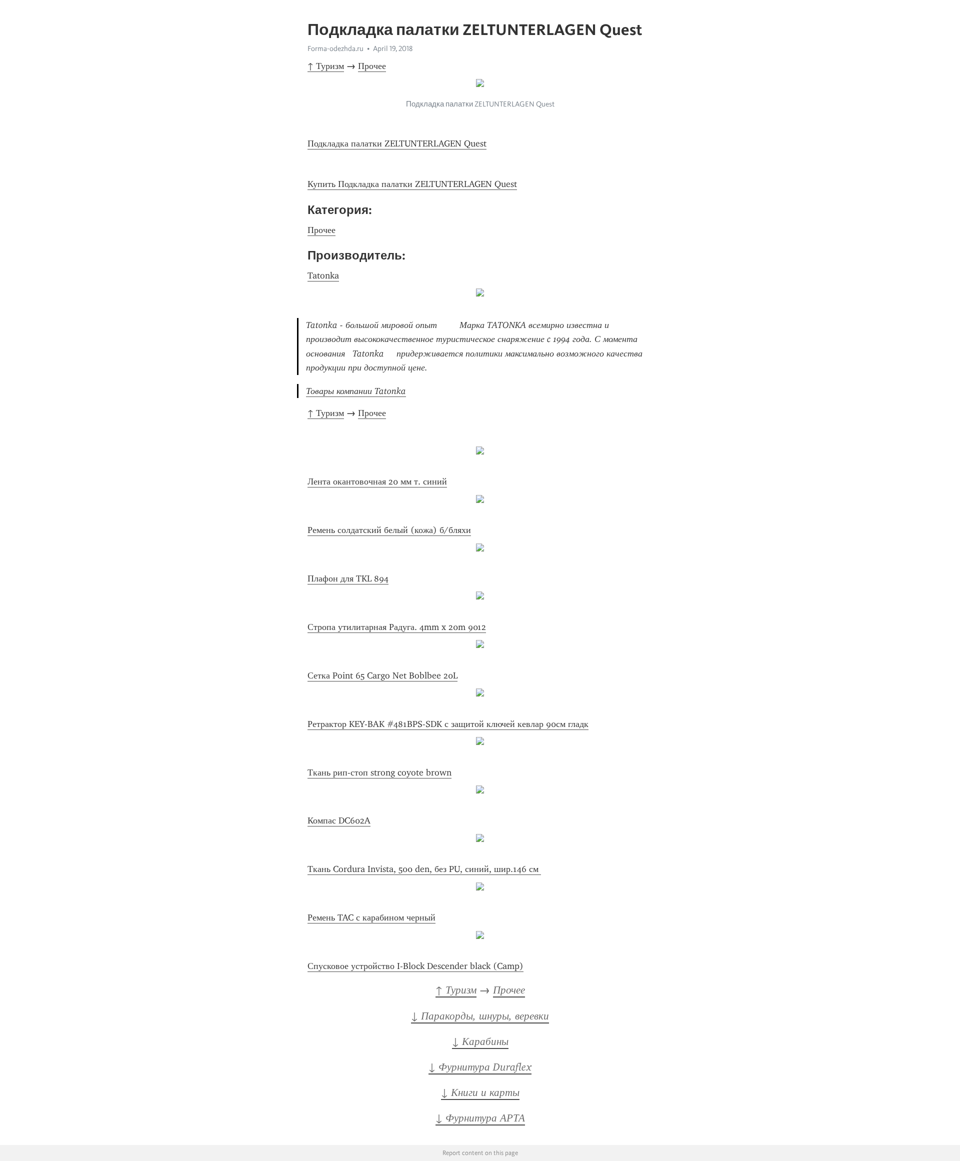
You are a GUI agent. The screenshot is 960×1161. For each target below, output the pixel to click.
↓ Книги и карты (480, 1092)
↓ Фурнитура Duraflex (480, 1067)
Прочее (372, 66)
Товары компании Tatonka (356, 391)
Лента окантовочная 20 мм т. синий (377, 481)
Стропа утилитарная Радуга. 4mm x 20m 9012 (397, 627)
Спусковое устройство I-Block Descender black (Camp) (416, 966)
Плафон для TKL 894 (348, 578)
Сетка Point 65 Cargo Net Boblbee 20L (383, 675)
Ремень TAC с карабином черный (372, 917)
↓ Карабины (480, 1041)
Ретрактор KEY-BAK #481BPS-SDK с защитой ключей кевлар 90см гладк (448, 724)
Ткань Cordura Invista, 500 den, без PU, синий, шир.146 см (424, 869)
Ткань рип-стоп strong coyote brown (380, 772)
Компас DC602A (339, 820)
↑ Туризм (326, 66)
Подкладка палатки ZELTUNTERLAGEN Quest (397, 143)
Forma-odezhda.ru (336, 48)
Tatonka (323, 275)
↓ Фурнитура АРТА (480, 1118)
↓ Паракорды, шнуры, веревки (480, 1016)
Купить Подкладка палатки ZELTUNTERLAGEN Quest (412, 184)
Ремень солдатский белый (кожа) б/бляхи (389, 530)
